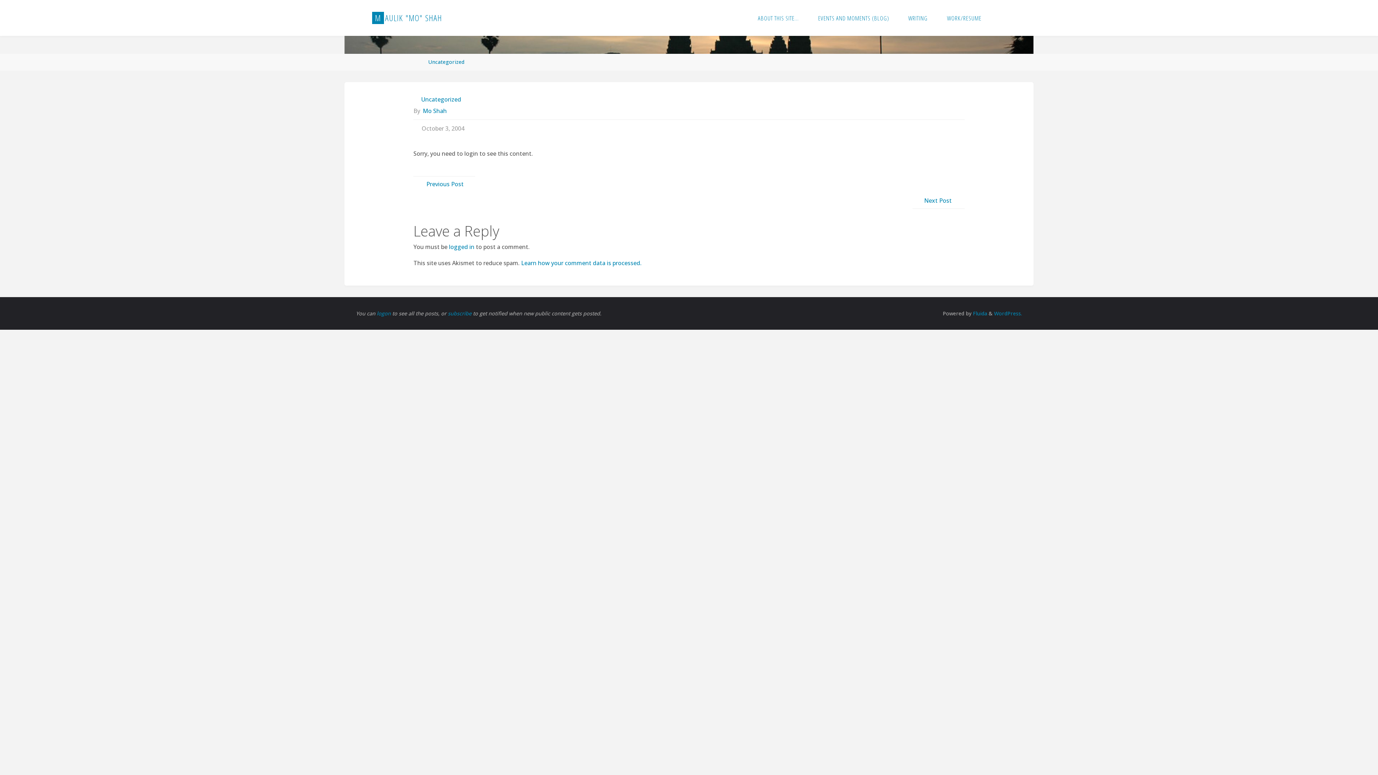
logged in (461, 247)
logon (384, 313)
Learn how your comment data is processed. (581, 263)
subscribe (460, 313)
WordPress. (1008, 313)
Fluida (979, 313)
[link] (998, 18)
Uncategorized (446, 61)
